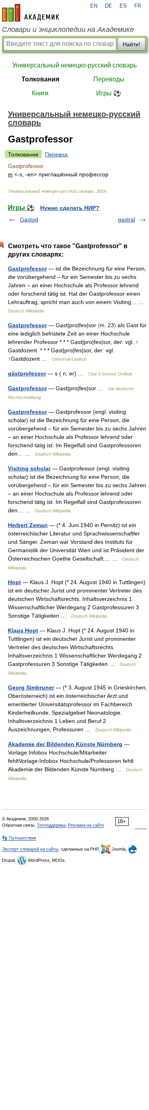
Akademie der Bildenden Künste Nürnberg (65, 744)
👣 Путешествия (19, 837)
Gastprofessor (27, 268)
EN (93, 6)
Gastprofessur (27, 412)
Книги (40, 93)
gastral (126, 219)
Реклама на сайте (86, 825)
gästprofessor (27, 373)
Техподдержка (51, 825)
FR (137, 6)
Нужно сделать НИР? (69, 208)
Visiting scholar (29, 468)
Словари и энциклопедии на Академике (68, 30)
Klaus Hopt (23, 630)
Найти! (131, 44)
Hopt (14, 582)
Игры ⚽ (108, 93)
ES (123, 6)
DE (108, 6)
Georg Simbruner (31, 687)
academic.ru (30, 13)
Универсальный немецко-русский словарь (74, 65)
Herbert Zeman (28, 525)
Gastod (29, 219)
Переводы (108, 79)
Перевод (56, 154)
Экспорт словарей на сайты (30, 849)
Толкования (40, 79)
